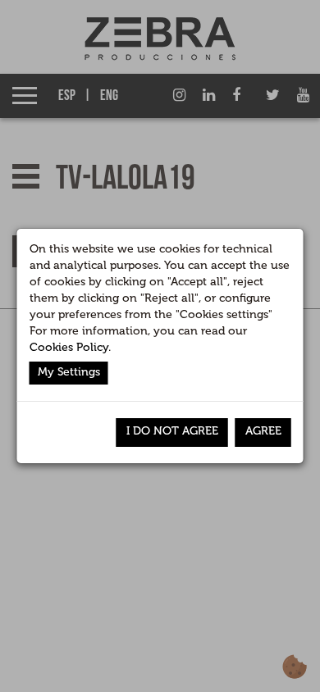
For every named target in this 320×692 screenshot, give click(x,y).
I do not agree (172, 431)
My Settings (69, 372)
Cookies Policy (69, 347)
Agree (263, 431)
